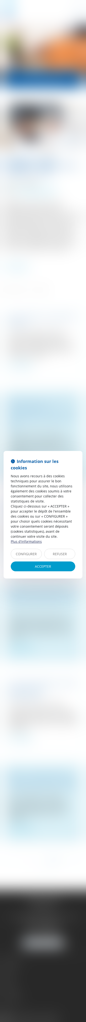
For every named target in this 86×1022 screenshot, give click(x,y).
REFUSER (60, 554)
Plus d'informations (26, 541)
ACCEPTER (43, 566)
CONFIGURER (26, 554)
